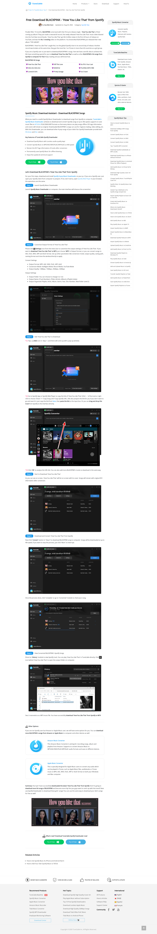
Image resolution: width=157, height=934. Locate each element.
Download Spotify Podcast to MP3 (120, 238)
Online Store (73, 920)
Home (75, 4)
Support (116, 4)
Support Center (102, 905)
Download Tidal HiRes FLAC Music (74, 912)
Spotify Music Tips (40, 10)
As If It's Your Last (87, 64)
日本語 (118, 898)
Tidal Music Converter (36, 909)
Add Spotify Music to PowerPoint (120, 278)
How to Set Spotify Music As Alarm (120, 217)
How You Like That (34, 64)
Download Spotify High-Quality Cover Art (77, 895)
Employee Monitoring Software (40, 916)
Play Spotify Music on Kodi (118, 259)
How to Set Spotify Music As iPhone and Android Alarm (45, 861)
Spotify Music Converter (37, 898)
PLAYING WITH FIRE (87, 68)
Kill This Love (58, 64)
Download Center (40, 920)
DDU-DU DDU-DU (34, 68)
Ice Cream (84, 72)
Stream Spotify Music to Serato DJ (120, 262)
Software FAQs (102, 902)
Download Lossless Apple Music (74, 905)
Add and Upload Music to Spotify (120, 266)
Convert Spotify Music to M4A (119, 142)
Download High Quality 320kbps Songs (76, 909)
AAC (39, 124)
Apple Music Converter (55, 763)
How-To (126, 4)
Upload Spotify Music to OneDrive (120, 245)
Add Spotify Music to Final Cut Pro (120, 249)
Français (119, 905)
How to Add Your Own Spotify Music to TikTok (42, 864)
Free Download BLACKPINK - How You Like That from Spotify (67, 10)
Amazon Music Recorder (37, 905)
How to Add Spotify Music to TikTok (121, 213)
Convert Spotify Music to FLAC (119, 134)
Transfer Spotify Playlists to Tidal (120, 274)
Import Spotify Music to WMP (119, 228)
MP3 (36, 124)
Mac (36, 132)
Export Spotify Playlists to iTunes (120, 285)
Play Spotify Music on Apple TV (119, 224)
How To (31, 10)
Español (119, 902)
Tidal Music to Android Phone (73, 916)
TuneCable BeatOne (36, 895)
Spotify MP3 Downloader (37, 912)
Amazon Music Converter (56, 741)
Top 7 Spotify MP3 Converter (119, 146)
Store (95, 4)
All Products (101, 895)
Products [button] (84, 4)
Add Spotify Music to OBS (118, 220)
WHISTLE (57, 68)
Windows (28, 132)
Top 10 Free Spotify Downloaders (74, 902)
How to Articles (102, 898)
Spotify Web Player (84, 179)
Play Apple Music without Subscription (76, 898)
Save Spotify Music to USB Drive (120, 282)
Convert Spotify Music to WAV (119, 138)
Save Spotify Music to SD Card (119, 270)
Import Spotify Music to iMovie (119, 241)
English (119, 895)
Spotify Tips (85, 25)
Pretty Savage (58, 72)
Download (105, 4)
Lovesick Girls (32, 72)
